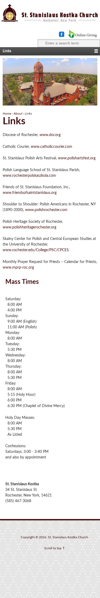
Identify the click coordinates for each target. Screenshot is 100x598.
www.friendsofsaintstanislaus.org (30, 193)
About (18, 113)
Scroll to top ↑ (54, 548)
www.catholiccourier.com (51, 147)
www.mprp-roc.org (18, 267)
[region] (50, 82)
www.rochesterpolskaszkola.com (29, 176)
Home (7, 113)
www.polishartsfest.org (76, 158)
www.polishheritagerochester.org (29, 227)
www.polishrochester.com (46, 210)
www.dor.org (50, 135)
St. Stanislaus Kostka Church (68, 537)
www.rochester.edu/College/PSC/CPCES (36, 250)
